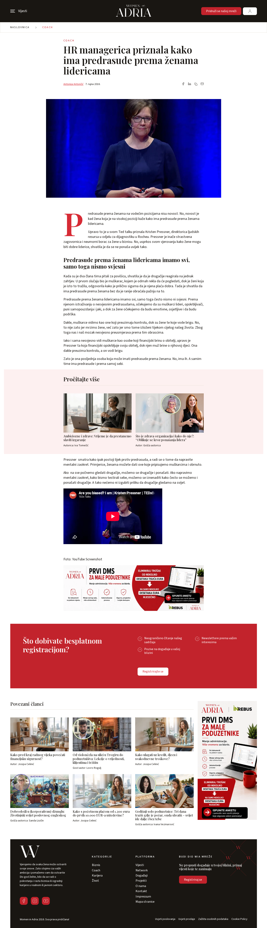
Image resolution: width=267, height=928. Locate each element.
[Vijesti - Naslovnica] (133, 11)
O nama (141, 886)
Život (95, 880)
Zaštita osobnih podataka (213, 919)
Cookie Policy (239, 919)
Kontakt (141, 891)
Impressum (143, 896)
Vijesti (140, 865)
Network (142, 870)
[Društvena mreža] (24, 901)
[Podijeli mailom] (202, 84)
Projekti (141, 880)
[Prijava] (250, 11)
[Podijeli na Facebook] (183, 84)
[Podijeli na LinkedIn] (189, 84)
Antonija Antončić (73, 84)
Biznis (96, 865)
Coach (47, 27)
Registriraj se (193, 879)
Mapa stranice (145, 901)
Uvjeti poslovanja (165, 919)
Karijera (97, 875)
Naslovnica (20, 27)
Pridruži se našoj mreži (221, 11)
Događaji (142, 875)
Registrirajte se (152, 671)
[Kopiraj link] (195, 84)
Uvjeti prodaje (186, 919)
